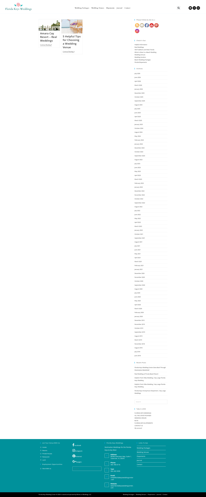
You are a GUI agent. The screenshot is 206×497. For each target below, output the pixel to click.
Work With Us (46, 469)
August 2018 (138, 348)
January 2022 (139, 230)
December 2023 (139, 148)
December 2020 (139, 273)
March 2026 (138, 85)
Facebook (77, 445)
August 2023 (138, 160)
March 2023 (138, 179)
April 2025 (138, 116)
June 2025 (138, 113)
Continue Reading (46, 45)
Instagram (78, 451)
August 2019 (138, 336)
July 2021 (137, 246)
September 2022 (140, 203)
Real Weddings (139, 47)
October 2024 (139, 128)
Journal (119, 8)
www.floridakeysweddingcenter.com (122, 487)
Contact (127, 8)
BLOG (136, 421)
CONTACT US (139, 426)
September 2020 (140, 285)
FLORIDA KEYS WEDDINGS (143, 413)
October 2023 (139, 152)
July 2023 (137, 164)
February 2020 (139, 312)
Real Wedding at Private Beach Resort (146, 374)
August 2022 (138, 207)
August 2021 (138, 242)
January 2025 (139, 124)
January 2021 (139, 269)
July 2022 (137, 211)
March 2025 (138, 120)
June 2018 (138, 356)
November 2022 (140, 195)
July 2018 (137, 352)
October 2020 (139, 281)
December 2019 (139, 320)
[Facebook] (190, 8)
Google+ (79, 462)
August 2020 (138, 289)
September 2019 (140, 332)
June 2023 (138, 167)
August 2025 (138, 105)
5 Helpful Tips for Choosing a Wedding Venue (72, 42)
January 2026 (139, 89)
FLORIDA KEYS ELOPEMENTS (144, 423)
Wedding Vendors (140, 57)
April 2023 (138, 175)
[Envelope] (198, 8)
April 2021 (138, 258)
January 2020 (139, 316)
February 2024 (139, 140)
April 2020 (138, 305)
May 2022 (138, 218)
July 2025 (137, 109)
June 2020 (138, 297)
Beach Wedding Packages (143, 60)
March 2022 (138, 226)
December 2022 (139, 191)
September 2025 (140, 101)
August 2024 (138, 132)
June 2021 (138, 250)
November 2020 (140, 277)
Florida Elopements (141, 62)
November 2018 (140, 344)
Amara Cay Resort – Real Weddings (48, 37)
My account (138, 428)
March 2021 (138, 261)
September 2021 (140, 238)
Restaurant (45, 457)
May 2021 (138, 254)
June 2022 (138, 214)
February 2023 (139, 183)
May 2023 (138, 171)
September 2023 (140, 156)
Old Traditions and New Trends (144, 50)
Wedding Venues (97, 8)
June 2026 (138, 77)
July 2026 (137, 73)
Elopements (110, 8)
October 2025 (139, 97)
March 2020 (138, 309)
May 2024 (138, 136)
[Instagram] (194, 8)
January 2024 (139, 144)
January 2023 (139, 187)
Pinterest (78, 456)
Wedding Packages (82, 8)
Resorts (44, 450)
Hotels (44, 447)
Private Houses (47, 454)
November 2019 (140, 324)
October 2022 (139, 199)
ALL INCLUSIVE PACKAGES (143, 415)
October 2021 (139, 234)
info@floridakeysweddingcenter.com (122, 479)
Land (44, 460)
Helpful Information (141, 45)
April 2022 (138, 222)
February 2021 (139, 265)
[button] (178, 8)
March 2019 (138, 340)
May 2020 (138, 301)
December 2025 (139, 93)
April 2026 (138, 81)
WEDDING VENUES (140, 418)
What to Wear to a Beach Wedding (145, 52)
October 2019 (139, 328)
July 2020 (137, 293)
